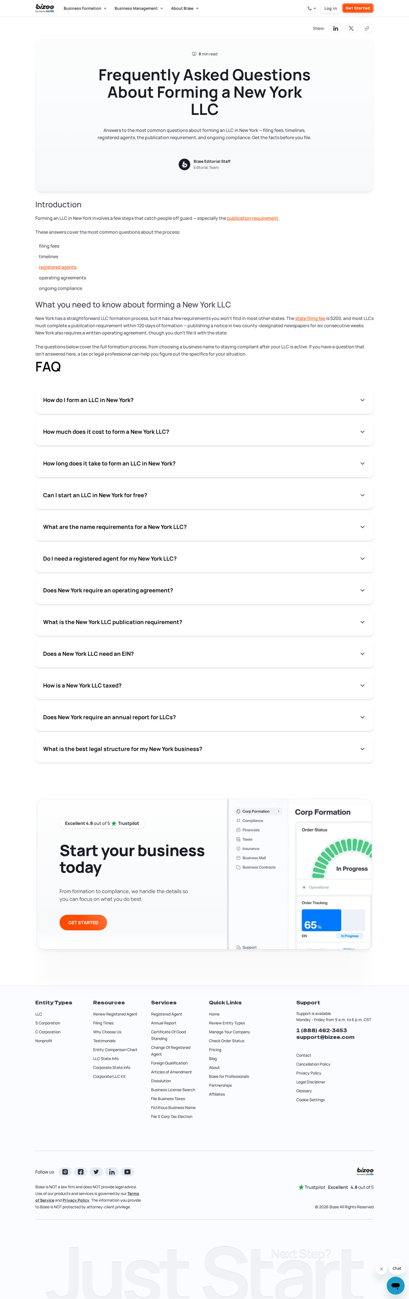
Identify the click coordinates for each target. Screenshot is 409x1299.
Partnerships (220, 1085)
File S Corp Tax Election (171, 1116)
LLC (38, 1014)
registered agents (57, 267)
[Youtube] (127, 1171)
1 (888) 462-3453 (321, 1030)
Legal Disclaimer (310, 1081)
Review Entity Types (227, 1023)
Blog (213, 1058)
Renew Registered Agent (115, 1014)
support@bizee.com (325, 1037)
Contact (303, 1055)
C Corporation (47, 1031)
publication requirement (252, 218)
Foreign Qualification (169, 1063)
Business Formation (82, 8)
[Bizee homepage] (44, 8)
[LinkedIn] (112, 1171)
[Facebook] (80, 1171)
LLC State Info (106, 1058)
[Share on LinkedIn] (336, 28)
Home (214, 1014)
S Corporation (47, 1023)
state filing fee (310, 318)
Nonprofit (43, 1040)
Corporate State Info (111, 1067)
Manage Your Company (229, 1031)
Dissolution (161, 1080)
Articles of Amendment (171, 1071)
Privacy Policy (308, 1073)
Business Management (136, 8)
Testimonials (104, 1040)
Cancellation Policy (313, 1064)
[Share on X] (351, 28)
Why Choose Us (107, 1031)
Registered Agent (166, 1014)
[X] (96, 1171)
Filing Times (103, 1023)
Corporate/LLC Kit (109, 1076)
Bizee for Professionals (229, 1076)
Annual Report (163, 1023)
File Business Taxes (168, 1098)
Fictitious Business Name (173, 1107)
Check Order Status (226, 1040)
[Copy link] (367, 28)
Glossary (304, 1090)
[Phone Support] (312, 8)
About (214, 1067)
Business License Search (173, 1089)
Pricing (215, 1049)
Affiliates (217, 1094)
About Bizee (182, 8)
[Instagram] (65, 1171)
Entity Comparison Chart (115, 1049)
